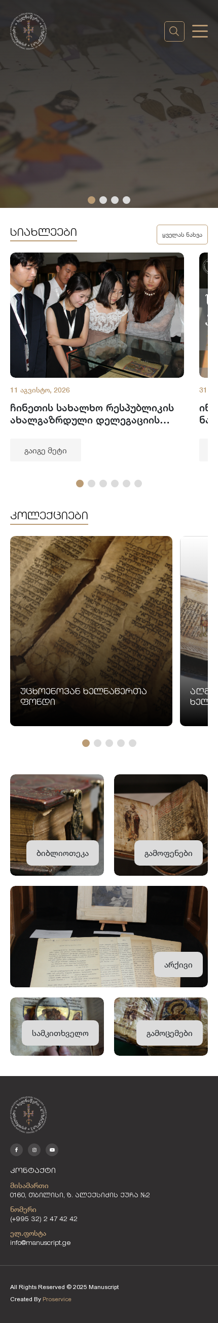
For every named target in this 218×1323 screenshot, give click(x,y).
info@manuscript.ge (40, 1243)
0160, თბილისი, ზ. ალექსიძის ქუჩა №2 (80, 1196)
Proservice (57, 1299)
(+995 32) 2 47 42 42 (44, 1220)
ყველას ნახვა (182, 234)
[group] (97, 357)
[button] (91, 200)
